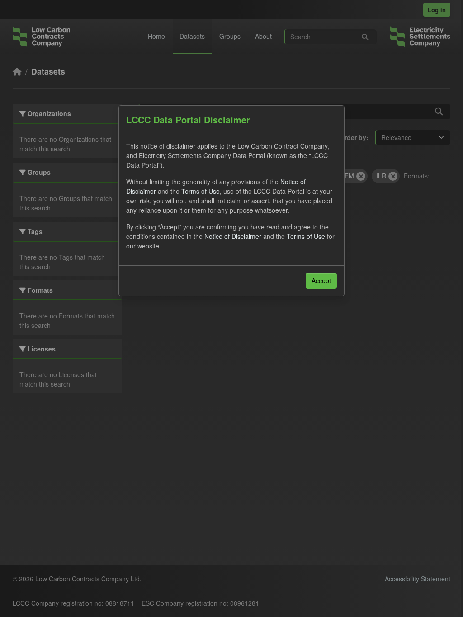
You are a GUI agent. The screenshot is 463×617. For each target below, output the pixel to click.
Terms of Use (200, 191)
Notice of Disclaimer (232, 236)
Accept (321, 280)
